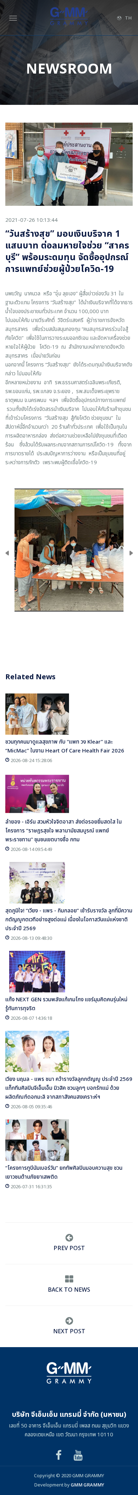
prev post (69, 1248)
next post (69, 1331)
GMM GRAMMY (87, 1485)
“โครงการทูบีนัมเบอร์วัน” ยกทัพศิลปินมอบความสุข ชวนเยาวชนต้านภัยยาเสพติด (63, 1172)
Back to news (69, 1290)
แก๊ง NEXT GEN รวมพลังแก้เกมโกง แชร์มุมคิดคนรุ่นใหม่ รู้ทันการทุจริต (66, 1004)
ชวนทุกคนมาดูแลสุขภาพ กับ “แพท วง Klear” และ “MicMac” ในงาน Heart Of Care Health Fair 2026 (64, 746)
